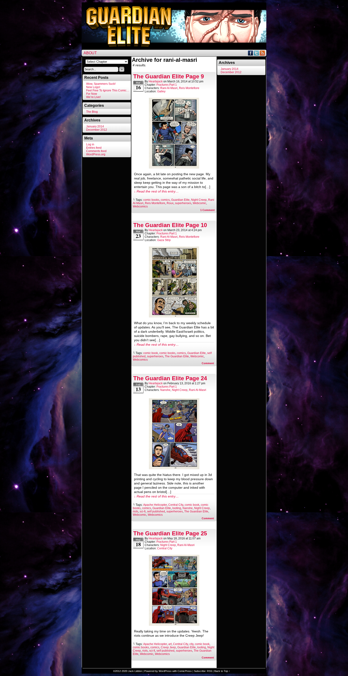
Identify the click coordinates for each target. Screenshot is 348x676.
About (90, 53)
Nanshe (165, 390)
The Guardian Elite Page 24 (170, 378)
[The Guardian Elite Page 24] (174, 468)
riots (135, 511)
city (191, 644)
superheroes (183, 203)
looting (176, 508)
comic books (151, 199)
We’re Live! (93, 97)
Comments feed (96, 151)
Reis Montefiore (189, 88)
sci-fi (143, 511)
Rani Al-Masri (169, 88)
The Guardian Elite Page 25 (170, 533)
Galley (161, 91)
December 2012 (96, 129)
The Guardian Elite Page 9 (168, 76)
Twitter (256, 53)
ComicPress (185, 671)
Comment (207, 210)
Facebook (251, 53)
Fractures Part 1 (166, 84)
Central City (175, 504)
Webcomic (199, 203)
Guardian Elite (180, 199)
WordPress (165, 671)
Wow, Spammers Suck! (101, 83)
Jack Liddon (135, 671)
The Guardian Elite (177, 356)
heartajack (156, 81)
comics (165, 199)
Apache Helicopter (155, 504)
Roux (170, 203)
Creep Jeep (168, 647)
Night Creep (199, 199)
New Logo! (93, 87)
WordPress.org (95, 154)
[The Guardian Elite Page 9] (174, 167)
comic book (150, 353)
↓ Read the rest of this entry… (156, 191)
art (170, 644)
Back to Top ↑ (222, 671)
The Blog (92, 111)
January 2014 (95, 126)
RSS (262, 53)
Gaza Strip (164, 240)
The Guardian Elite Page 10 (170, 225)
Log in (90, 144)
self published (156, 511)
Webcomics (140, 206)
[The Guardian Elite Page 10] (174, 316)
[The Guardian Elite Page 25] (174, 625)
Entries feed (94, 147)
